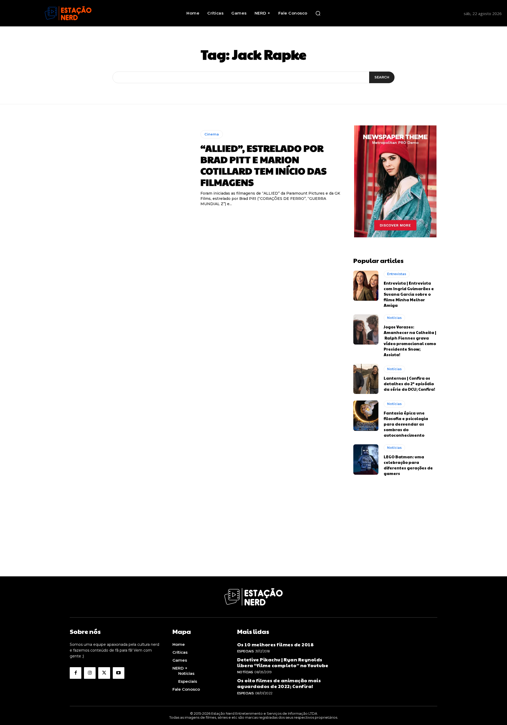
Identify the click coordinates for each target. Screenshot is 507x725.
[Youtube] (118, 673)
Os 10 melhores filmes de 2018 (275, 644)
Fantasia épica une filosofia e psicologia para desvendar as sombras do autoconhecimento (406, 424)
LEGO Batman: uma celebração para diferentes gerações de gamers (408, 465)
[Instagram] (90, 673)
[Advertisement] (253, 539)
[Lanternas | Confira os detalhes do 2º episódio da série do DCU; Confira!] (365, 379)
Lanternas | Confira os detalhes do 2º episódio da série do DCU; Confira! (409, 383)
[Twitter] (104, 673)
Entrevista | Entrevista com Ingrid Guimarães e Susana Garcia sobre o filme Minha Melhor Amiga (409, 294)
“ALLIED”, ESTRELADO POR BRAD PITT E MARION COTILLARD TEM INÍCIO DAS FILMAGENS (263, 165)
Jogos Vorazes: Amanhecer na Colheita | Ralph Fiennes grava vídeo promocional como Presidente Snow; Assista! (410, 340)
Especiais (245, 651)
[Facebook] (75, 673)
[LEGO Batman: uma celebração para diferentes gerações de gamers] (365, 459)
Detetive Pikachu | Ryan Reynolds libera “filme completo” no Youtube (282, 662)
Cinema (211, 134)
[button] (318, 13)
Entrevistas (396, 274)
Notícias (394, 318)
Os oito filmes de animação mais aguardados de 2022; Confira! (279, 683)
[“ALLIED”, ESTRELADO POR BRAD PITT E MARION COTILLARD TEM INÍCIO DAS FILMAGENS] (131, 168)
